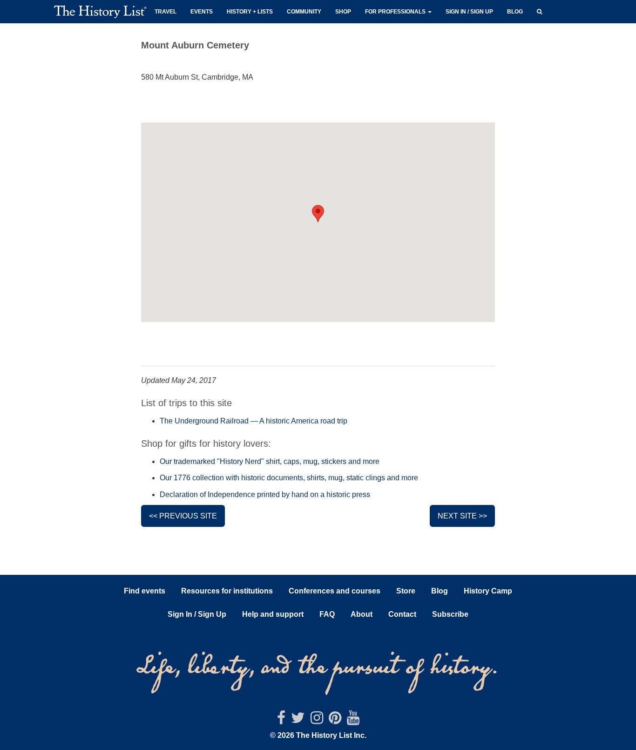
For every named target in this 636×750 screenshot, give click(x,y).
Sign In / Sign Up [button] (197, 614)
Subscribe (450, 614)
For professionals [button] (396, 11)
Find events (144, 591)
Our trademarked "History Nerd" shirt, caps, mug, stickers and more (269, 461)
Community (304, 11)
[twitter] (298, 720)
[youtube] (353, 720)
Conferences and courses (334, 591)
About (361, 614)
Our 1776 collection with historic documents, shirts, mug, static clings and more (289, 478)
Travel (165, 11)
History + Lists (250, 11)
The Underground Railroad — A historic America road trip (253, 421)
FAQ (327, 614)
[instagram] (317, 720)
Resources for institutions (227, 591)
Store (405, 591)
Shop (343, 11)
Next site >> (462, 516)
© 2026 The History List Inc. (318, 735)
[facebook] (281, 720)
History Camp (488, 591)
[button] (539, 10)
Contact (402, 614)
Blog (515, 11)
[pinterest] (335, 720)
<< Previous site (183, 516)
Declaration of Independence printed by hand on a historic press (265, 494)
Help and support (273, 614)
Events (201, 11)
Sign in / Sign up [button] (469, 11)
